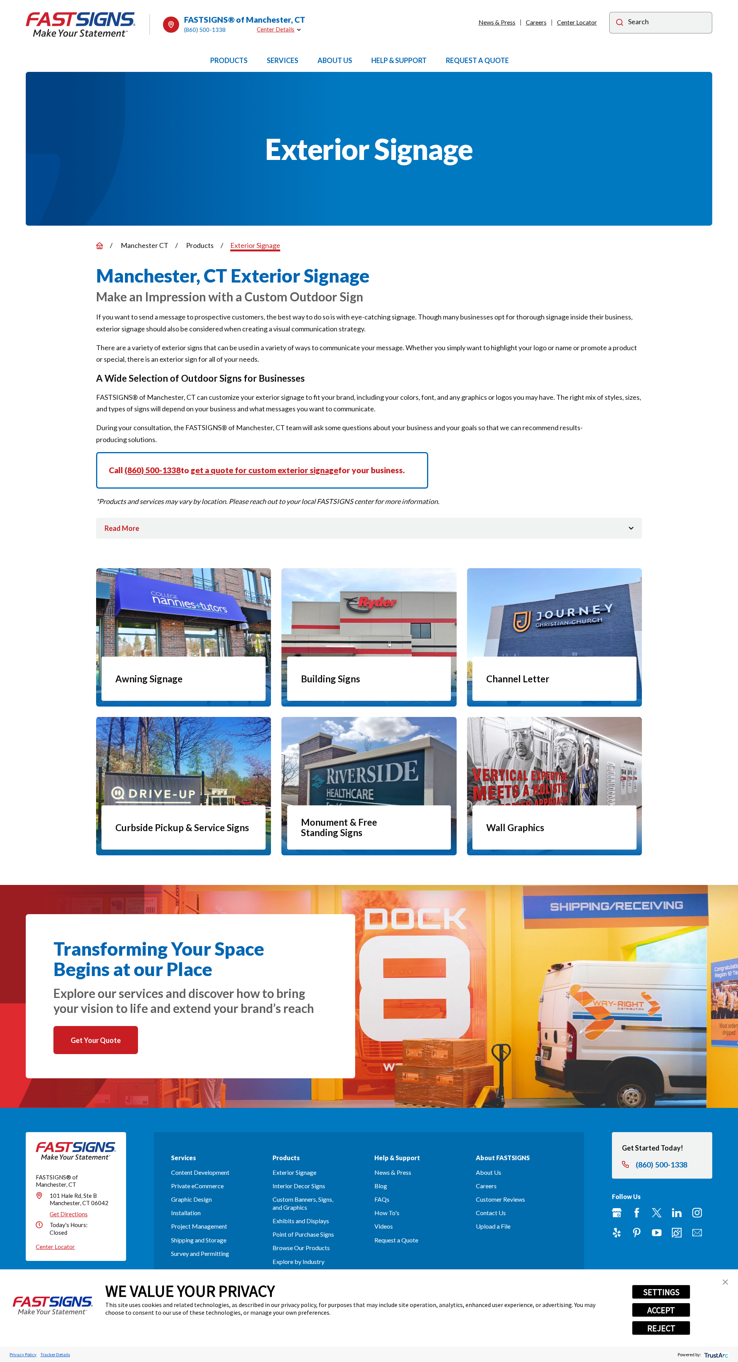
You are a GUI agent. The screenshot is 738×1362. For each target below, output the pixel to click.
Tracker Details (55, 1354)
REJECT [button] (661, 1328)
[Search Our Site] (619, 23)
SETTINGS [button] (661, 1292)
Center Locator (577, 22)
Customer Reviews (500, 1199)
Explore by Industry (298, 1261)
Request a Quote (396, 1240)
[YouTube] (657, 1232)
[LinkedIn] (676, 1212)
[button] (725, 1282)
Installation (186, 1212)
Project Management (199, 1226)
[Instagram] (697, 1212)
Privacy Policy (23, 1354)
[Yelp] (617, 1232)
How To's (386, 1212)
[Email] (697, 1232)
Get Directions (69, 1214)
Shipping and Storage (198, 1240)
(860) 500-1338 (205, 29)
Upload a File (493, 1226)
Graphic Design (191, 1199)
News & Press (497, 22)
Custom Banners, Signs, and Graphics (303, 1203)
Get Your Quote (96, 1040)
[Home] (81, 24)
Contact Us (491, 1212)
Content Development (200, 1172)
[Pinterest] (637, 1232)
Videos (383, 1226)
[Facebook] (637, 1212)
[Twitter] (657, 1212)
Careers (536, 22)
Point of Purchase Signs (303, 1234)
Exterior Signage (294, 1172)
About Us (488, 1172)
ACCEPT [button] (661, 1310)
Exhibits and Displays (301, 1220)
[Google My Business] (617, 1212)
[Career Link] (676, 1232)
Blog (380, 1185)
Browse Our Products (301, 1247)
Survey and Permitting (200, 1253)
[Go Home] (99, 245)
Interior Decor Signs (299, 1185)
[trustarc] (715, 1354)
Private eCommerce (197, 1185)
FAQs (381, 1199)
